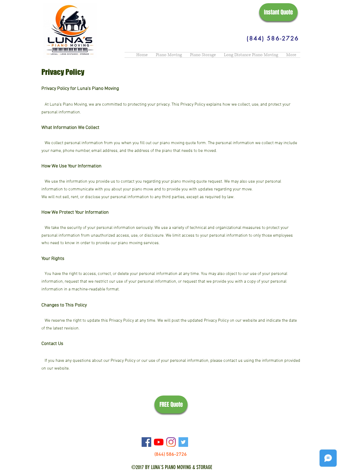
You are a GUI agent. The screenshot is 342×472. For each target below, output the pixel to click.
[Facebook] (146, 442)
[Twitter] (183, 442)
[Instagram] (171, 442)
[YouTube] (159, 442)
